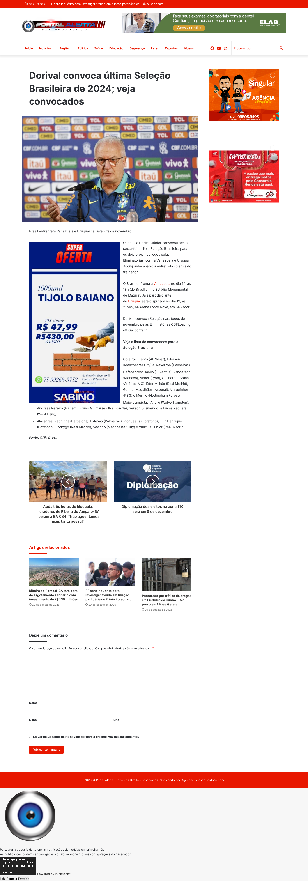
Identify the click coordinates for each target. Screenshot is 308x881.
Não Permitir (8, 878)
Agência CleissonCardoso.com (202, 780)
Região (64, 48)
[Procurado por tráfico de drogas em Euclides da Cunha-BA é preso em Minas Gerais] (166, 574)
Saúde (98, 48)
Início (29, 48)
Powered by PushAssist (54, 874)
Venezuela (162, 283)
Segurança (137, 48)
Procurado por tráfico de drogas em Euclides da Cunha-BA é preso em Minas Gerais (166, 600)
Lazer (155, 48)
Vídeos (189, 48)
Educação (116, 48)
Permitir (23, 878)
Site (116, 720)
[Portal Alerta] (64, 24)
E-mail (34, 720)
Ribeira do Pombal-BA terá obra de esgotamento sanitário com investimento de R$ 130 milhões (53, 595)
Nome (33, 703)
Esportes (171, 48)
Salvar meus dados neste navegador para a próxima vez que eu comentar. (86, 736)
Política (83, 48)
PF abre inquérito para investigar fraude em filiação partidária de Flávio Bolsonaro (108, 595)
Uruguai (134, 301)
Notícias (45, 48)
